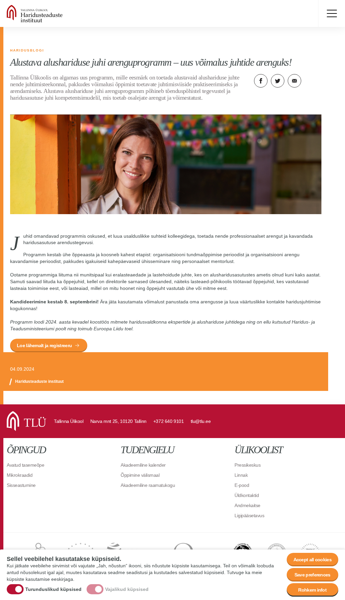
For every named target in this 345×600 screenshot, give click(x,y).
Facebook (261, 81)
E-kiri (294, 81)
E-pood (241, 485)
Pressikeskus (247, 465)
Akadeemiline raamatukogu (148, 485)
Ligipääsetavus (249, 515)
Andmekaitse (247, 505)
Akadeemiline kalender (143, 465)
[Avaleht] (54, 13)
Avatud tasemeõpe (25, 465)
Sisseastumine (21, 485)
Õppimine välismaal (140, 475)
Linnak (241, 475)
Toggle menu (331, 13)
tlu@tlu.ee (201, 421)
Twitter (277, 81)
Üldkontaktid (246, 495)
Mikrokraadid (19, 475)
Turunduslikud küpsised (53, 589)
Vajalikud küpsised (127, 589)
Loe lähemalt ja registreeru (44, 345)
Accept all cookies (312, 559)
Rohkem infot (312, 590)
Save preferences (312, 574)
